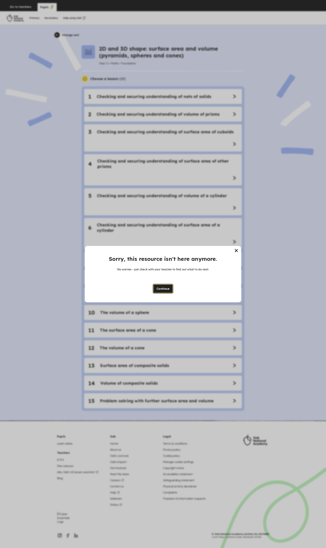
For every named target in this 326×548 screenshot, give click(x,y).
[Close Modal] (236, 250)
